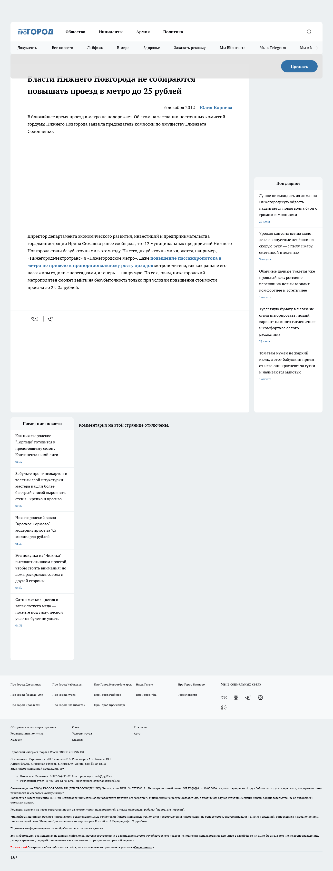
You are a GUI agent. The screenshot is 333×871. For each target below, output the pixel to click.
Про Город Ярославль (25, 705)
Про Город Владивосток (68, 705)
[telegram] (52, 318)
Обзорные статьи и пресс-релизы (33, 727)
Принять (299, 66)
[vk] (35, 318)
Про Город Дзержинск (25, 684)
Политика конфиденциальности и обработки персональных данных (56, 828)
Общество (75, 31)
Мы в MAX (309, 47)
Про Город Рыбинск (107, 694)
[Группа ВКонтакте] (224, 697)
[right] (317, 47)
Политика (173, 31)
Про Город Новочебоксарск (113, 684)
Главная (77, 739)
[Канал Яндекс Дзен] (260, 697)
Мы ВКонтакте (232, 47)
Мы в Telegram (273, 47)
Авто (137, 733)
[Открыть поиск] (309, 32)
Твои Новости (187, 694)
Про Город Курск (63, 694)
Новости (16, 739)
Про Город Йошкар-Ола (26, 694)
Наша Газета (144, 684)
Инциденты (111, 31)
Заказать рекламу (190, 47)
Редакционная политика (26, 733)
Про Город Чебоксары (67, 684)
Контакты (140, 727)
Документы (28, 47)
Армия (143, 31)
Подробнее (139, 821)
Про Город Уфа (146, 694)
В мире (123, 47)
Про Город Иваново (191, 684)
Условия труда (82, 733)
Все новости (62, 47)
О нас (76, 727)
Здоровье (152, 47)
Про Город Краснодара (110, 705)
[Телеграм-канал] (248, 697)
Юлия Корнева (216, 107)
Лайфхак (95, 47)
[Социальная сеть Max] (224, 707)
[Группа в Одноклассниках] (236, 697)
